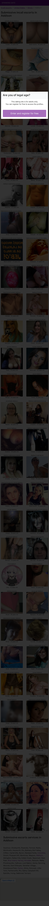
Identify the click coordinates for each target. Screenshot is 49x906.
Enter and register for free (25, 113)
